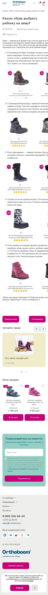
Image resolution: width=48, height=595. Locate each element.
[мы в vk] (10, 535)
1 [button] (12, 400)
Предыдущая (11, 319)
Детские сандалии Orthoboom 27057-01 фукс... (35, 403)
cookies (30, 581)
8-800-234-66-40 (13, 516)
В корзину (13, 417)
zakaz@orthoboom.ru (11, 523)
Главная (5, 11)
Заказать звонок (15, 566)
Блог (12, 11)
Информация (8, 502)
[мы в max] (4, 535)
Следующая (37, 319)
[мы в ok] (22, 535)
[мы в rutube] (16, 535)
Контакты (6, 511)
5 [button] (36, 400)
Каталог (5, 506)
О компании (7, 498)
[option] (24, 350)
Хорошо (19, 588)
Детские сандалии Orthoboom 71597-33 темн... (13, 403)
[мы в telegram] (28, 535)
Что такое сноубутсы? (16, 358)
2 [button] (34, 400)
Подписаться (24, 479)
